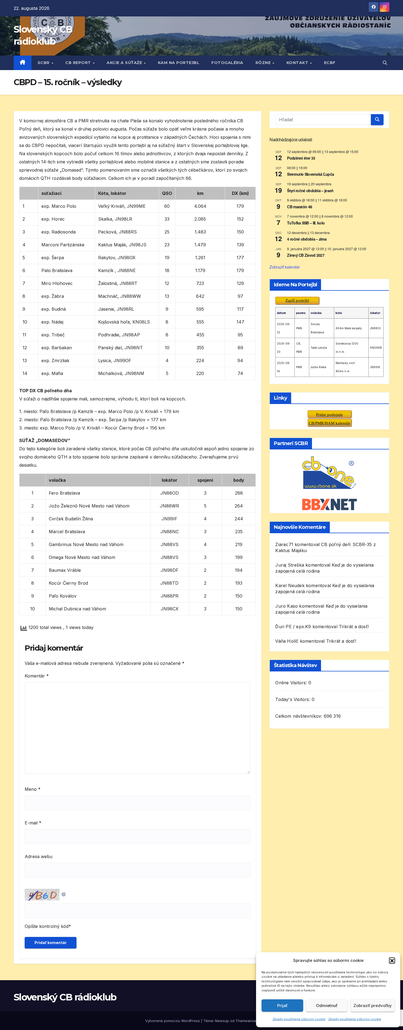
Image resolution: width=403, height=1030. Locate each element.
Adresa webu (38, 856)
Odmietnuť (326, 1005)
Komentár (37, 676)
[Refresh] (64, 893)
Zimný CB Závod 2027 (305, 255)
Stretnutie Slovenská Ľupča (310, 174)
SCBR (44, 62)
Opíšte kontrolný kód (47, 926)
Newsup (222, 1021)
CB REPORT (78, 62)
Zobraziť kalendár (284, 267)
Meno (33, 789)
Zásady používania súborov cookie (299, 1019)
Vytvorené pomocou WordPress (173, 1021)
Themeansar (246, 1021)
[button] (392, 960)
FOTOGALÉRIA (227, 62)
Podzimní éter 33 (301, 158)
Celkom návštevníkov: (299, 716)
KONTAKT (298, 62)
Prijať (282, 1005)
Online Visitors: (291, 682)
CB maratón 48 (299, 206)
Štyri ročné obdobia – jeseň (310, 190)
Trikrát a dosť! (354, 626)
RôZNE (264, 62)
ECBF (330, 62)
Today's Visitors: (293, 699)
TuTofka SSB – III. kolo (306, 223)
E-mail (33, 823)
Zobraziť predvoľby (372, 1005)
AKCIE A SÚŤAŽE (125, 62)
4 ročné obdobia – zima (307, 239)
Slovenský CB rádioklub (65, 997)
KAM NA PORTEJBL (179, 62)
